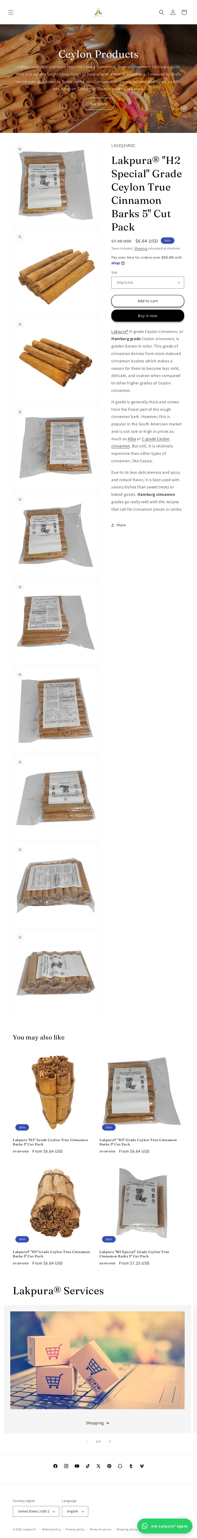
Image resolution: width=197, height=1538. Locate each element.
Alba (132, 438)
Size (114, 272)
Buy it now (147, 315)
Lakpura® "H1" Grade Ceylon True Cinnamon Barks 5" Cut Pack (51, 1254)
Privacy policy (75, 1529)
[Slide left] (87, 1441)
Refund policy (51, 1529)
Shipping (140, 248)
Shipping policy (127, 1529)
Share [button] (121, 525)
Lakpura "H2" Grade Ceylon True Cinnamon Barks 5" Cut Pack (50, 1142)
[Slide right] (109, 1441)
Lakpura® (120, 331)
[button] (10, 12)
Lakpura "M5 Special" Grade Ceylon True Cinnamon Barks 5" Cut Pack (135, 1254)
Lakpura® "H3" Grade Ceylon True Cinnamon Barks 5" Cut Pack (138, 1142)
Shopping (95, 1423)
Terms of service (100, 1529)
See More (98, 103)
